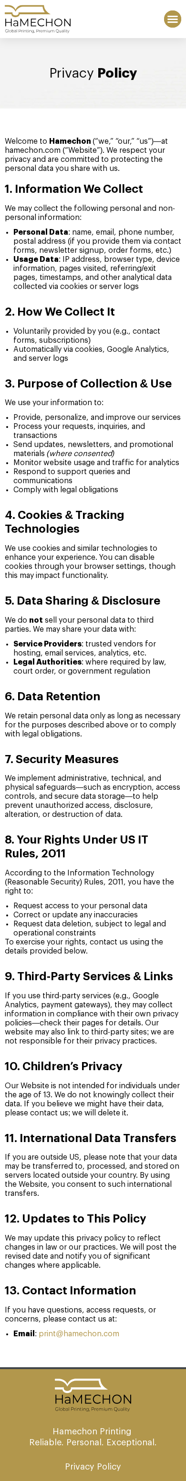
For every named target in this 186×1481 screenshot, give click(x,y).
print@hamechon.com (79, 1334)
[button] (172, 19)
